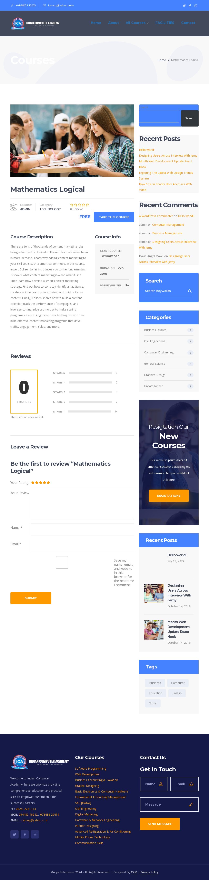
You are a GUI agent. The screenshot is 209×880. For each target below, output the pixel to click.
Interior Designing (87, 826)
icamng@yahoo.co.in (61, 5)
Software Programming (90, 768)
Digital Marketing (86, 814)
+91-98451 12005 (26, 5)
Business (155, 683)
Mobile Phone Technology (92, 837)
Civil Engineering (154, 341)
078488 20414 (49, 814)
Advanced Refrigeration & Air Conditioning (103, 831)
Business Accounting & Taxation (96, 780)
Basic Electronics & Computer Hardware (101, 791)
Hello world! (147, 150)
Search (143, 107)
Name (16, 527)
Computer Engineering (158, 352)
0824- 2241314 (26, 809)
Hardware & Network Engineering (97, 820)
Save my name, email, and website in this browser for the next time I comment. (124, 572)
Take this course (114, 217)
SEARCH (190, 291)
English (177, 693)
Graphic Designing (87, 786)
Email (15, 544)
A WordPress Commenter (156, 216)
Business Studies (155, 330)
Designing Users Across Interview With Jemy (168, 155)
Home (162, 60)
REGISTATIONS (169, 496)
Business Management (167, 233)
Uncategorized (153, 386)
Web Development (87, 774)
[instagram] (35, 834)
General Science (154, 363)
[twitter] (14, 834)
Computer (178, 683)
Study (153, 703)
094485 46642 (28, 814)
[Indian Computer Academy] (34, 23)
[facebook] (25, 834)
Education (155, 693)
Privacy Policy (149, 872)
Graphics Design (155, 375)
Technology (50, 209)
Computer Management (168, 224)
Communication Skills (89, 843)
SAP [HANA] (83, 803)
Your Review (19, 493)
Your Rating (19, 482)
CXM (134, 872)
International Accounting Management (100, 797)
